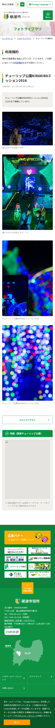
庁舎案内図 (11, 631)
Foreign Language (40, 4)
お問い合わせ (8, 688)
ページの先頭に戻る (27, 589)
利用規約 (18, 62)
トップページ (7, 38)
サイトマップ (35, 676)
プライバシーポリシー (26, 715)
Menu (48, 15)
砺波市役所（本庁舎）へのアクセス (19, 620)
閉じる (17, 722)
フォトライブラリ (24, 38)
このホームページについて (11, 678)
